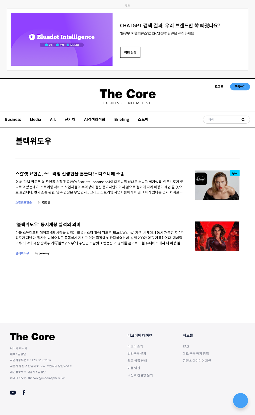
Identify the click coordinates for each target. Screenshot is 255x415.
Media (134, 103)
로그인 (219, 86)
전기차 (70, 119)
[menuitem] (112, 103)
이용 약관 (134, 368)
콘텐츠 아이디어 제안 (197, 360)
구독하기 (240, 86)
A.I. (148, 103)
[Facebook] (24, 392)
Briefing (121, 119)
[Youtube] (13, 393)
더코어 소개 (135, 346)
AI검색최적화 (94, 119)
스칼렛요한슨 (23, 202)
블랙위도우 (22, 253)
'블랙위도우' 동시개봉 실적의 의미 (48, 224)
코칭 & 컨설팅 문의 (140, 375)
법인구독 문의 (137, 353)
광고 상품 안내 (137, 360)
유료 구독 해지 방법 (196, 353)
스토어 (143, 119)
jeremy (44, 253)
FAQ (186, 346)
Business (112, 103)
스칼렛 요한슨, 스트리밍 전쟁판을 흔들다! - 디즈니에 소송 (70, 174)
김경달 (46, 202)
